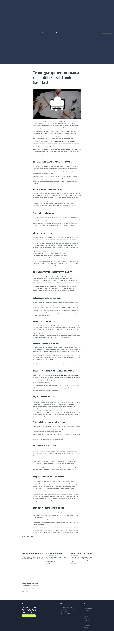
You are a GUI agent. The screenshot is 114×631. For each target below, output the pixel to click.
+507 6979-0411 (67, 615)
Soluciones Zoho (20, 32)
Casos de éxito (50, 32)
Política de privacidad (86, 628)
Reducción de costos (39, 257)
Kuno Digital (54, 265)
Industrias (28, 32)
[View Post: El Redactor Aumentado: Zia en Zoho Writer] (32, 575)
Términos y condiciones (87, 625)
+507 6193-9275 (67, 613)
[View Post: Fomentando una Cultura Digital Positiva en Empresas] (32, 545)
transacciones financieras (73, 179)
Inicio (14, 32)
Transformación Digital (38, 32)
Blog (55, 32)
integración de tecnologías (58, 141)
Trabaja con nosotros (87, 621)
